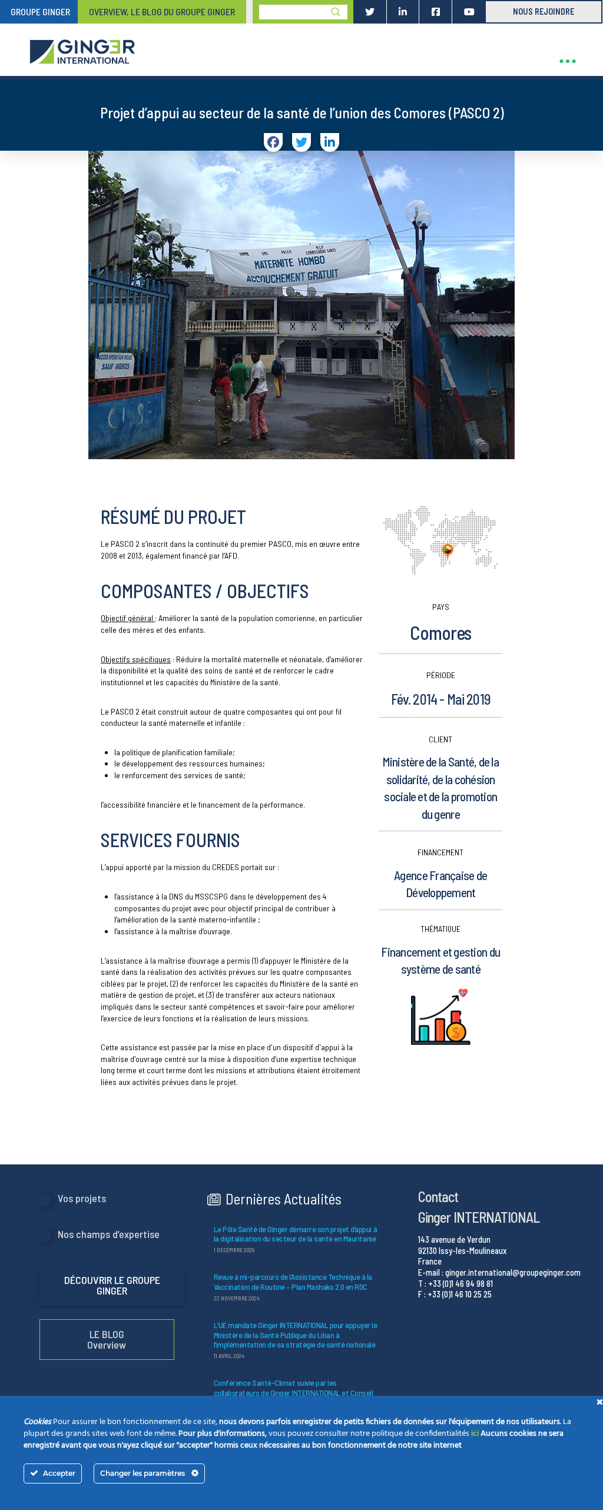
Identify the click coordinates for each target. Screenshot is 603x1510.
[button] (567, 61)
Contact (438, 1196)
